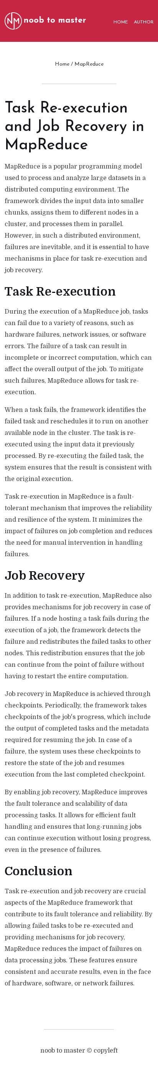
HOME (121, 22)
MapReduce (89, 64)
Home (62, 64)
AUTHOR (143, 22)
